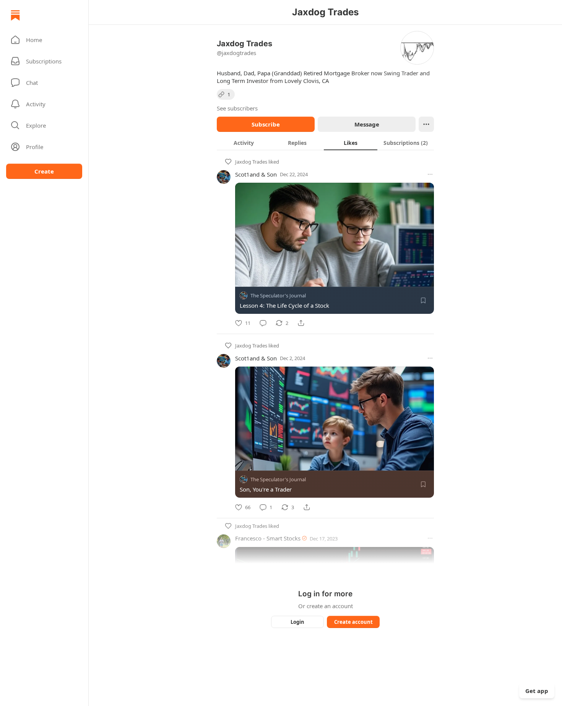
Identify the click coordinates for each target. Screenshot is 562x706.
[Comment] (263, 323)
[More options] (430, 174)
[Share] (300, 323)
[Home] (15, 15)
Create (44, 171)
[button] (44, 40)
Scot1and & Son (256, 174)
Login (297, 621)
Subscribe (266, 124)
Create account (353, 621)
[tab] (243, 142)
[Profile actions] (426, 124)
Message (366, 124)
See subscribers (237, 108)
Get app (536, 691)
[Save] (423, 300)
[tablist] (325, 142)
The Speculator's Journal (278, 295)
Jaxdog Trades (251, 161)
